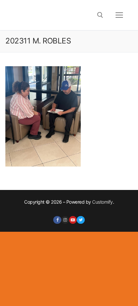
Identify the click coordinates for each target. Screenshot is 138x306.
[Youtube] (73, 220)
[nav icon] (119, 15)
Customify (102, 202)
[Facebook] (57, 220)
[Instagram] (65, 220)
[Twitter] (80, 220)
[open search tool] (100, 15)
